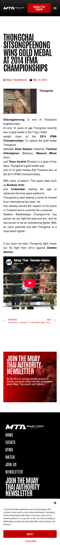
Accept (30, 534)
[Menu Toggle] (55, 8)
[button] (55, 503)
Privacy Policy (30, 541)
